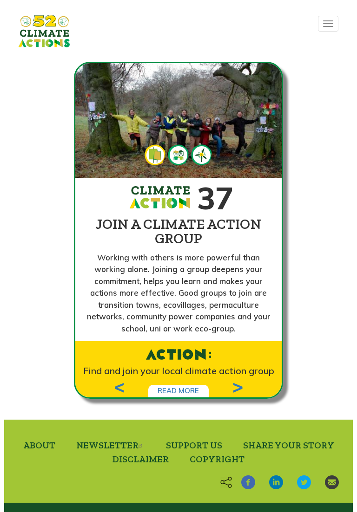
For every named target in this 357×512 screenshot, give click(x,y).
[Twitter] (300, 481)
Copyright (217, 459)
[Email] (328, 481)
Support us (194, 445)
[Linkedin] (272, 481)
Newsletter (107, 445)
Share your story (288, 445)
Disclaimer (140, 459)
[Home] (44, 31)
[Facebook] (244, 481)
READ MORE (178, 390)
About (39, 445)
